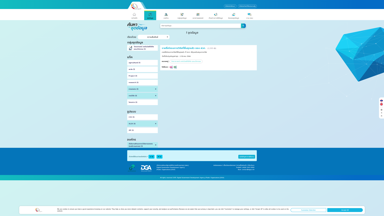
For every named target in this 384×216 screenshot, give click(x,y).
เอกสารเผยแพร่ (198, 18)
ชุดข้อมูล (150, 18)
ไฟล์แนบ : (165, 67)
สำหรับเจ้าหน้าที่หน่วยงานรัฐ (247, 6)
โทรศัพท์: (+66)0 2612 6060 (245, 167)
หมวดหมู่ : (165, 61)
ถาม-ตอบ (249, 18)
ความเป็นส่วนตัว (242, 165)
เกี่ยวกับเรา (251, 165)
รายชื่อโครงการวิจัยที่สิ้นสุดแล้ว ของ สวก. (184, 48)
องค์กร (166, 18)
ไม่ (160, 157)
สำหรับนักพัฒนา (230, 6)
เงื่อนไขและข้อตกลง (230, 165)
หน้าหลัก (134, 18)
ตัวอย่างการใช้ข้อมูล (216, 18)
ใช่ (152, 157)
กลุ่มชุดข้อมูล (181, 18)
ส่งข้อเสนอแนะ (217, 165)
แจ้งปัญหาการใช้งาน (247, 157)
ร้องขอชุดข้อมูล (233, 18)
